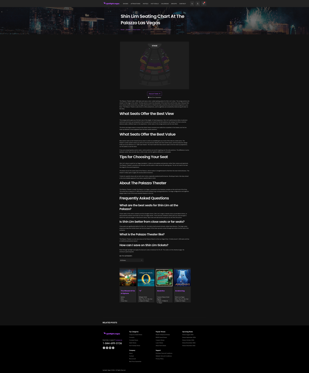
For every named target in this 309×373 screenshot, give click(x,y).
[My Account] (197, 3)
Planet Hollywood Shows (163, 334)
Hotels (145, 3)
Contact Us (119, 340)
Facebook (104, 348)
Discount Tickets (153, 93)
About (131, 353)
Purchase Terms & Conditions (164, 353)
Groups (174, 3)
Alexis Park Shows (161, 345)
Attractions (135, 3)
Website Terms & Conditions (164, 356)
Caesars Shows (160, 340)
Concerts (131, 337)
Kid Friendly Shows (134, 345)
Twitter (107, 348)
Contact (182, 3)
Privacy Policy (160, 359)
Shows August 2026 (187, 334)
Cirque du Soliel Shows (135, 334)
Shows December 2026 (188, 345)
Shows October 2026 (188, 340)
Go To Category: (125, 256)
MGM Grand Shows (161, 337)
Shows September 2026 (189, 337)
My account (132, 359)
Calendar (165, 3)
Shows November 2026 (188, 343)
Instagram (113, 348)
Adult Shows (132, 343)
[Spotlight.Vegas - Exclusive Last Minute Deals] (112, 4)
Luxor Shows (159, 343)
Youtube (110, 348)
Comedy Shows (133, 340)
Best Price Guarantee (135, 361)
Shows (125, 3)
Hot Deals (155, 3)
